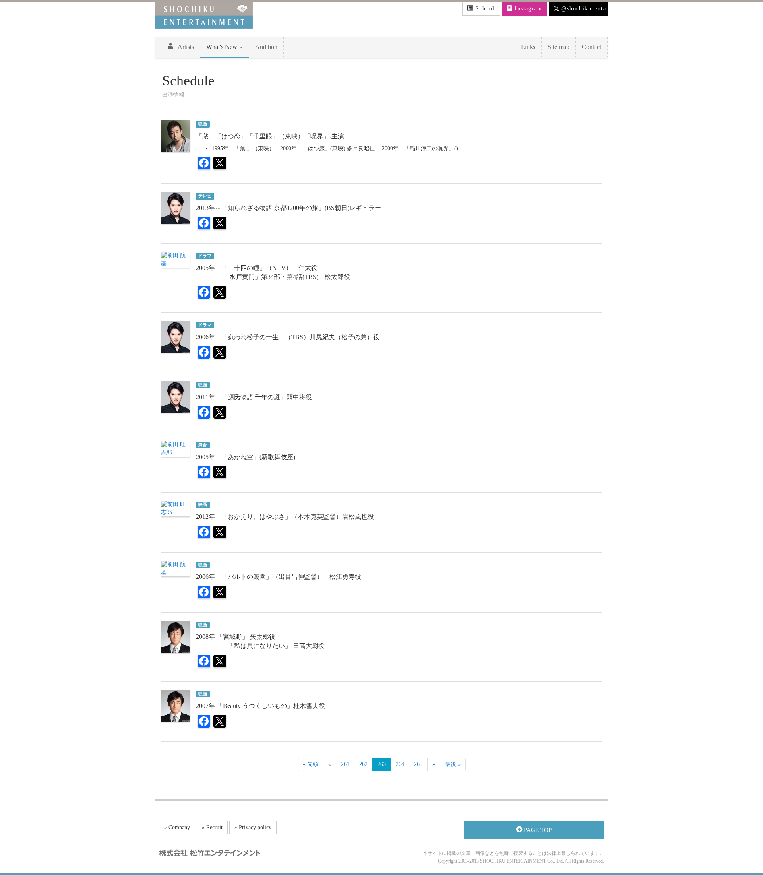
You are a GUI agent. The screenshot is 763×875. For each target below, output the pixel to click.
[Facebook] (204, 164)
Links (528, 46)
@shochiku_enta (582, 9)
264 (400, 764)
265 (418, 764)
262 (363, 764)
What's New (222, 46)
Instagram (527, 9)
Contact (591, 46)
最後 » (453, 764)
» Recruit (212, 827)
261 (345, 764)
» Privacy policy (252, 827)
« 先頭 (310, 764)
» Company (177, 827)
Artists (186, 46)
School (484, 9)
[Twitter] (220, 164)
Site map (558, 46)
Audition (266, 46)
